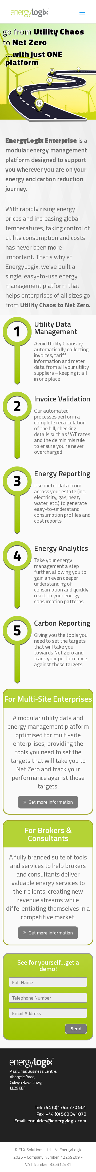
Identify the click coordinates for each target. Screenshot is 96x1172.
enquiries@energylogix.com (56, 1120)
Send (76, 1028)
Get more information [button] (51, 802)
